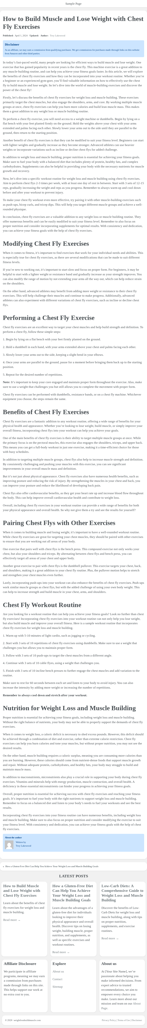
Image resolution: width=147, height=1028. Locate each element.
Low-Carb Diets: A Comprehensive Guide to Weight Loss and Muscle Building (122, 893)
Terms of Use (124, 1020)
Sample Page (73, 3)
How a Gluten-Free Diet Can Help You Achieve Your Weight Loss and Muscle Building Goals (51, 866)
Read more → (12, 920)
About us (58, 971)
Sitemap (58, 986)
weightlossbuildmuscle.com (27, 1020)
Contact (57, 979)
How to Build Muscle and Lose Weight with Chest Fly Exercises (21, 891)
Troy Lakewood (57, 35)
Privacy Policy (109, 1020)
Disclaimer (137, 1020)
